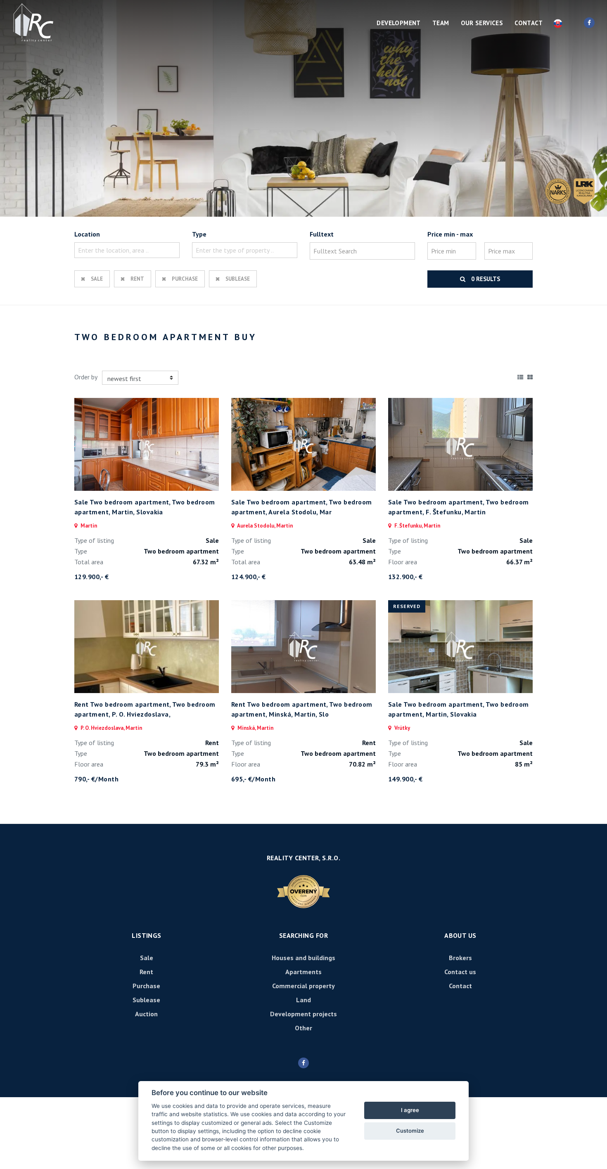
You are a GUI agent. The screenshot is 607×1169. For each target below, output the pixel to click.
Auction (146, 1014)
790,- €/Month (96, 779)
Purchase (185, 278)
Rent (137, 278)
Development (398, 23)
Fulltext (322, 234)
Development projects (303, 1014)
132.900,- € (405, 577)
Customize (410, 1130)
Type (199, 234)
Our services (482, 23)
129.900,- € (91, 577)
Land (303, 1000)
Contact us (460, 972)
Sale (97, 278)
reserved (406, 606)
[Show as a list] (520, 376)
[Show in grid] (530, 376)
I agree (410, 1110)
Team (440, 23)
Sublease (237, 278)
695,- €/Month (253, 779)
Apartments (303, 972)
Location (87, 234)
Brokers (460, 958)
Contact (529, 23)
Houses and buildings (303, 958)
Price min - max (450, 234)
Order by (85, 377)
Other (303, 1028)
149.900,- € (405, 779)
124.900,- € (248, 577)
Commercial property (303, 986)
